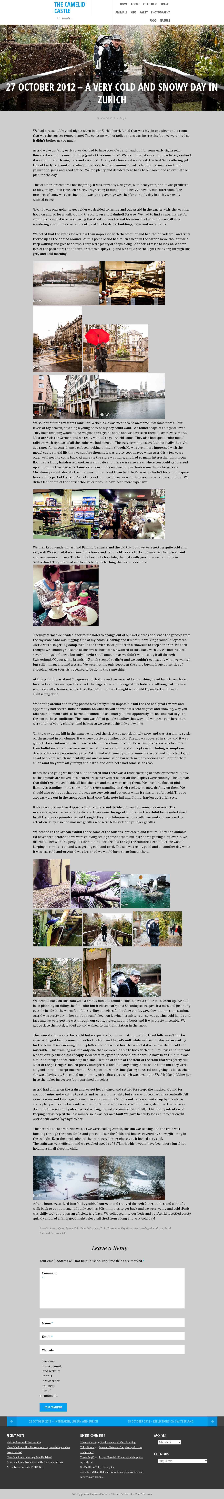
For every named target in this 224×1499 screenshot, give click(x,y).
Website (48, 1350)
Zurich (168, 1228)
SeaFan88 (85, 1467)
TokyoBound (87, 1447)
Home (124, 4)
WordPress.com (143, 1494)
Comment (49, 1275)
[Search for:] (70, 18)
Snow (83, 1228)
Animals (121, 12)
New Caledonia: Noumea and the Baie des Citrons (35, 1462)
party (144, 12)
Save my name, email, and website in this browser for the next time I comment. (52, 1378)
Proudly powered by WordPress (89, 1494)
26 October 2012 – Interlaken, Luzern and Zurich (63, 1421)
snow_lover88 (88, 1472)
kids (133, 12)
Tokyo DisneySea (104, 1467)
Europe (69, 1228)
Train (103, 1228)
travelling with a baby (126, 1228)
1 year (53, 1228)
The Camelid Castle (69, 7)
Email (47, 1336)
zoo (161, 1228)
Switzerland (93, 1228)
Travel (165, 4)
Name (47, 1323)
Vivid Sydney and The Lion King (24, 1442)
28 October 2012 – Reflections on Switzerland (160, 1421)
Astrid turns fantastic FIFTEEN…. (25, 1467)
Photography (160, 12)
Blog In (123, 118)
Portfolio (150, 4)
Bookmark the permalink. (53, 1233)
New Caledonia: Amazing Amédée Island (29, 1457)
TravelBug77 (87, 1457)
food (153, 20)
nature (165, 20)
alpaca (61, 1228)
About (135, 4)
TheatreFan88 (88, 1442)
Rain (76, 1228)
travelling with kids (149, 1228)
